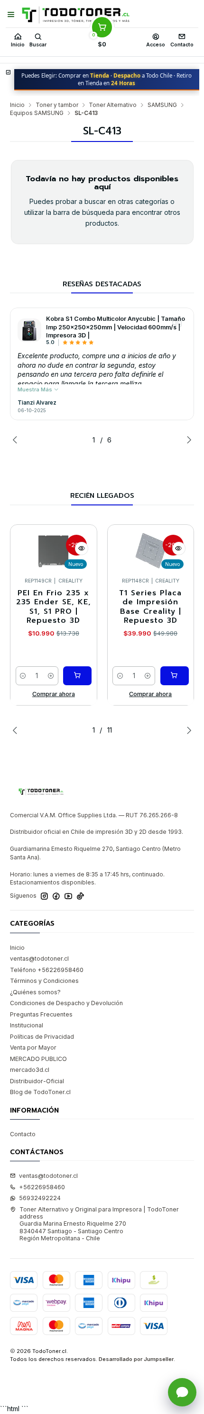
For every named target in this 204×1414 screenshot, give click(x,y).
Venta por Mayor (33, 1047)
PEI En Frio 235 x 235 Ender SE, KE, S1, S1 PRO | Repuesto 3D (53, 607)
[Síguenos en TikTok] (80, 896)
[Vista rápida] (81, 548)
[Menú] (11, 14)
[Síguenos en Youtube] (68, 896)
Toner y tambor (57, 105)
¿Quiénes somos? (35, 992)
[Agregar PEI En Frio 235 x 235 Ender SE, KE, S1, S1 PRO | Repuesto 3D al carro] (77, 675)
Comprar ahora (53, 694)
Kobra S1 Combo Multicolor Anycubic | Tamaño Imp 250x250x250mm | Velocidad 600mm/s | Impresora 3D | (115, 327)
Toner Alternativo (113, 105)
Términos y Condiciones (44, 980)
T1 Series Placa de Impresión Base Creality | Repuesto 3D (150, 607)
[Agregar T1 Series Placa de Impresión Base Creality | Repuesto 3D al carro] (174, 675)
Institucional (26, 1025)
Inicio (17, 105)
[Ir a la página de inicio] (76, 15)
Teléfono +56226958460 (46, 969)
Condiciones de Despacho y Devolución (66, 1003)
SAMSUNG (162, 105)
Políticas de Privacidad (42, 1036)
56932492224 (40, 1198)
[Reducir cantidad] (23, 676)
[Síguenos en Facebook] (56, 896)
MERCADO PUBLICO (38, 1058)
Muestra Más (36, 389)
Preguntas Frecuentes (41, 1014)
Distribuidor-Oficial (37, 1081)
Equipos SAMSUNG (37, 113)
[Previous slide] (17, 439)
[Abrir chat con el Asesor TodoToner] (182, 1392)
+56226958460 (42, 1187)
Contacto (23, 1134)
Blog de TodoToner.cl (40, 1092)
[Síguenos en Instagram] (44, 896)
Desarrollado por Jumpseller (136, 1359)
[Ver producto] (29, 330)
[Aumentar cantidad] (51, 676)
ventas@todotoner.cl (39, 958)
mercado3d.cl (29, 1069)
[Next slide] (187, 439)
